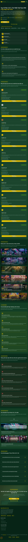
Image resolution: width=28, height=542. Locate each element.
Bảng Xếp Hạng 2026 (3, 526)
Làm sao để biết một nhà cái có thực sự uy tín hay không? (11, 457)
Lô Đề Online (23, 28)
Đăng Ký (23, 1)
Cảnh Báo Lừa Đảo (3, 529)
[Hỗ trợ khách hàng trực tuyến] (1, 538)
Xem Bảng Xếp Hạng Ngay (14, 498)
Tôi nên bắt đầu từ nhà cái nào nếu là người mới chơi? (10, 466)
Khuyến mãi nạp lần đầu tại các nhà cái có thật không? (10, 476)
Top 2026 (3, 28)
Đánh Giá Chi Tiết (3, 521)
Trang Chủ (2, 519)
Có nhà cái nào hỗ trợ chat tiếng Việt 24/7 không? (9, 471)
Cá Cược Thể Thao (14, 28)
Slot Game (19, 28)
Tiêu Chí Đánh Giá (13, 24)
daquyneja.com (4, 534)
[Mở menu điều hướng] (26, 1)
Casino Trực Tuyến (8, 28)
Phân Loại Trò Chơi (3, 528)
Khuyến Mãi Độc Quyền (13, 500)
